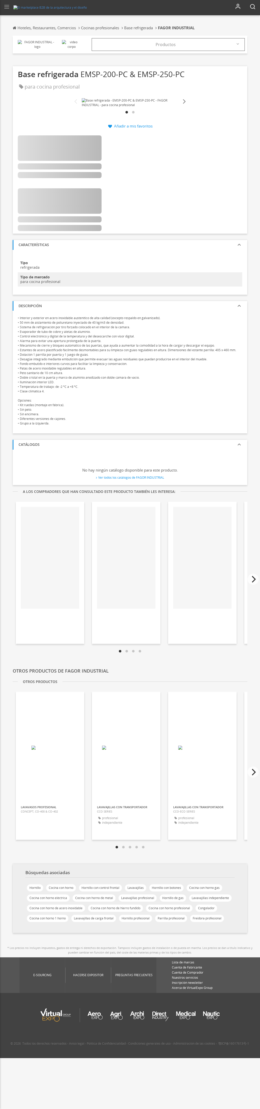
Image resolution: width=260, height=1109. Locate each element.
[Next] (184, 102)
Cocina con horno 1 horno (47, 918)
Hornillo (35, 888)
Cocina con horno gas (204, 888)
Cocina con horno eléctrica (48, 898)
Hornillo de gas (173, 898)
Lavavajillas (135, 888)
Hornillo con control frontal (100, 888)
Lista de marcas (183, 962)
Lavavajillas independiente (210, 898)
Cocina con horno (61, 888)
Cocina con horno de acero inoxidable (56, 908)
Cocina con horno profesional (169, 908)
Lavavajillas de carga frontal (93, 918)
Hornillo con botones (166, 888)
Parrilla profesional (171, 918)
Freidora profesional (207, 918)
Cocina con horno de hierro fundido (115, 908)
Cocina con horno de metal (94, 898)
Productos (166, 44)
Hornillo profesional (136, 918)
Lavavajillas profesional (137, 898)
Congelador (206, 908)
